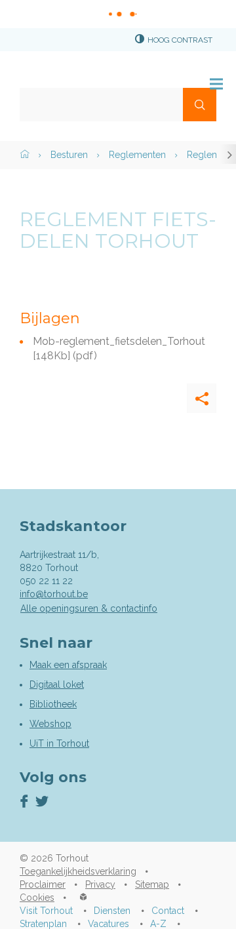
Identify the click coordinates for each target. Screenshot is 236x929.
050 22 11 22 (46, 581)
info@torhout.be (54, 594)
